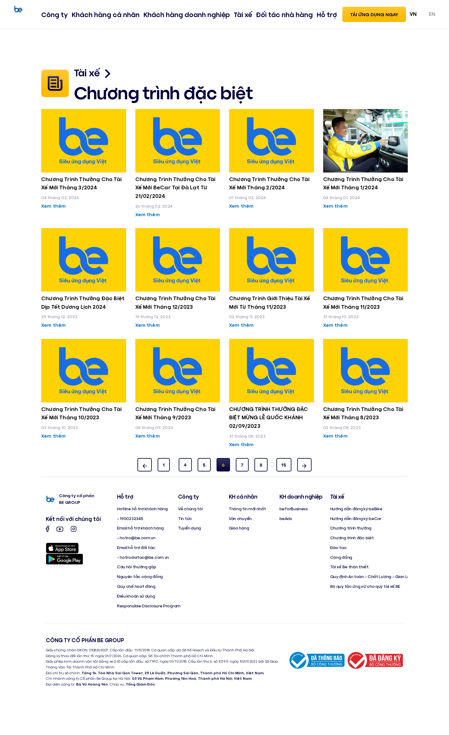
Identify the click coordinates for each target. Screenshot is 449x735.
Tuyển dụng (189, 527)
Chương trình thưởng (350, 527)
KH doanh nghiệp (301, 496)
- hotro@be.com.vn (136, 537)
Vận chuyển (240, 518)
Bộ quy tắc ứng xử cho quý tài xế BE (365, 586)
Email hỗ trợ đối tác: (136, 547)
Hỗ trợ (327, 14)
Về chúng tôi (190, 508)
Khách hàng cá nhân (106, 14)
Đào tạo (338, 547)
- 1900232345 (130, 518)
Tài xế (243, 14)
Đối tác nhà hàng (284, 14)
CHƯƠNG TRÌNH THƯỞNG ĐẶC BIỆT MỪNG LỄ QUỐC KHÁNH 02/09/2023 (268, 417)
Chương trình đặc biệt (352, 537)
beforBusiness (293, 508)
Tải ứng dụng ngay (374, 14)
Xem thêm (53, 206)
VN (413, 13)
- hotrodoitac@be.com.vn (143, 557)
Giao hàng (239, 527)
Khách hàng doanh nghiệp (187, 14)
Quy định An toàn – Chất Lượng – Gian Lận (371, 576)
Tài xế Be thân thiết (349, 566)
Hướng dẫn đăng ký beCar (355, 518)
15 (283, 465)
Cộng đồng (341, 557)
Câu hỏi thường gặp (136, 566)
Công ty (54, 14)
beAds (285, 518)
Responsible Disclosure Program (149, 605)
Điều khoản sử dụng (136, 596)
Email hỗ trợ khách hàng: (141, 527)
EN (432, 13)
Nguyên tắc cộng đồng (140, 576)
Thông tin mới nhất (247, 508)
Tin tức (185, 518)
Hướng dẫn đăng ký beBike (356, 508)
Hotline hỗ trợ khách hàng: (142, 508)
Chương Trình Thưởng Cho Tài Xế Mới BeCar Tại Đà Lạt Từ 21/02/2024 (175, 187)
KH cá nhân (243, 496)
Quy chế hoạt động (136, 586)
